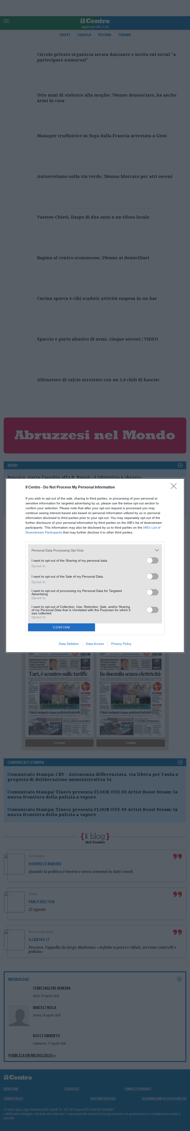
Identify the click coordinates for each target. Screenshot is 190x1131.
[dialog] (95, 565)
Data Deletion (69, 644)
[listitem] (95, 550)
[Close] (175, 487)
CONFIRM (61, 627)
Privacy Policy (121, 644)
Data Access (95, 644)
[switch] (152, 560)
